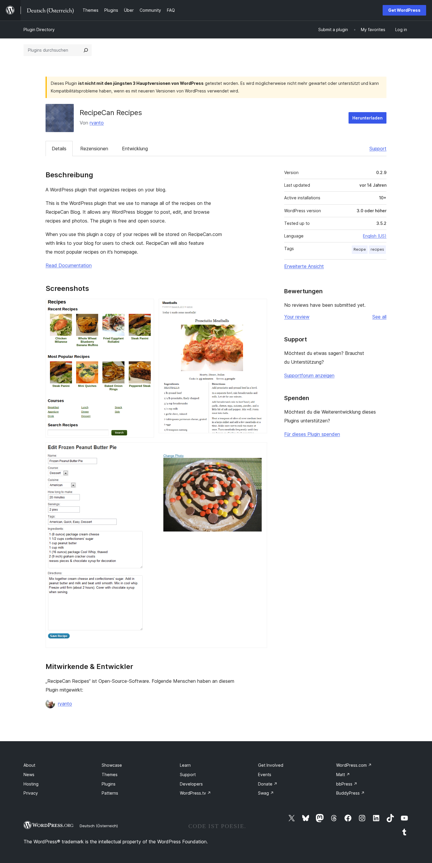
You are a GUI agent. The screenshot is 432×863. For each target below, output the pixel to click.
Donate (267, 783)
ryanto (97, 123)
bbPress (346, 783)
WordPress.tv (195, 792)
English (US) (374, 235)
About (29, 765)
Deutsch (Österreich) (99, 825)
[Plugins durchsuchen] (86, 50)
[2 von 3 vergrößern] (259, 307)
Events (264, 774)
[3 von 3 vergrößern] (259, 450)
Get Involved (270, 765)
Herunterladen (367, 117)
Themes (110, 774)
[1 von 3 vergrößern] (146, 307)
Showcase (112, 765)
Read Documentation (69, 265)
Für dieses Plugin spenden (312, 434)
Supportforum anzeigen (309, 375)
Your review (296, 317)
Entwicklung (135, 148)
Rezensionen (94, 148)
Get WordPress (404, 10)
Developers (191, 783)
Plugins (108, 783)
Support (377, 148)
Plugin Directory (39, 29)
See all (379, 317)
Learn (185, 765)
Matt (343, 774)
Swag (266, 792)
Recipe (360, 249)
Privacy (31, 792)
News (29, 774)
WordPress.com (354, 765)
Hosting (31, 783)
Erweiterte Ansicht (304, 266)
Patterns (110, 792)
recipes (377, 249)
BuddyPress (350, 792)
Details (59, 148)
